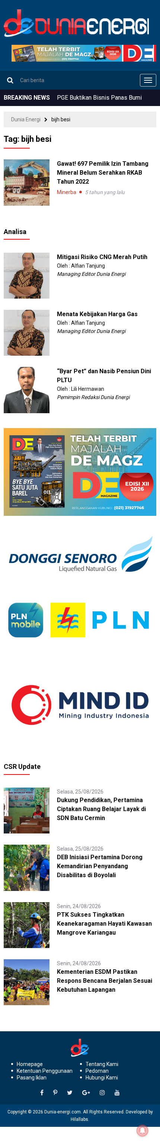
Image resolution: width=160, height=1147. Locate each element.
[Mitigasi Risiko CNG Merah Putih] (26, 275)
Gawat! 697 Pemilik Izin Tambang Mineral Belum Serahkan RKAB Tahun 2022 (102, 172)
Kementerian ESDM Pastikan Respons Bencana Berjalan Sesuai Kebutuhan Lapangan (104, 980)
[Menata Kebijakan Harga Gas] (26, 332)
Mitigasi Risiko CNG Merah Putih (102, 257)
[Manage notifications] (142, 1131)
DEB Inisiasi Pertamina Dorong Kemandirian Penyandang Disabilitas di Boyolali (100, 866)
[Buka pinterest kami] (55, 1093)
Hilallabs (79, 1119)
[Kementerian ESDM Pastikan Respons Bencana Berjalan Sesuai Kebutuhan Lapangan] (26, 982)
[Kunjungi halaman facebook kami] (42, 1093)
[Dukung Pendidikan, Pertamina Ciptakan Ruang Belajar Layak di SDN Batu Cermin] (26, 810)
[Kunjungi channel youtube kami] (117, 1093)
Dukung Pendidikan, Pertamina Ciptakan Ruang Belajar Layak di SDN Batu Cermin (101, 809)
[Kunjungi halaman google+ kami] (86, 1093)
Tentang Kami (102, 1064)
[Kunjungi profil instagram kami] (102, 1093)
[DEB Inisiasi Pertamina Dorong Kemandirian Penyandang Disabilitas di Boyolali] (26, 867)
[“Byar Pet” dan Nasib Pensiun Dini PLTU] (26, 390)
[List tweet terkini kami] (69, 1093)
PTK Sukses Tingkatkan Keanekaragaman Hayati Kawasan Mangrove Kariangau (104, 923)
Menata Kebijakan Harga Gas (97, 314)
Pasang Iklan (32, 1078)
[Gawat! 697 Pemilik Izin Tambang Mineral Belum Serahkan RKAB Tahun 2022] (26, 182)
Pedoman (97, 1071)
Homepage (30, 1064)
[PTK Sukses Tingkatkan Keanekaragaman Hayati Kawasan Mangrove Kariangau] (26, 925)
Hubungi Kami (102, 1078)
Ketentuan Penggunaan (45, 1071)
